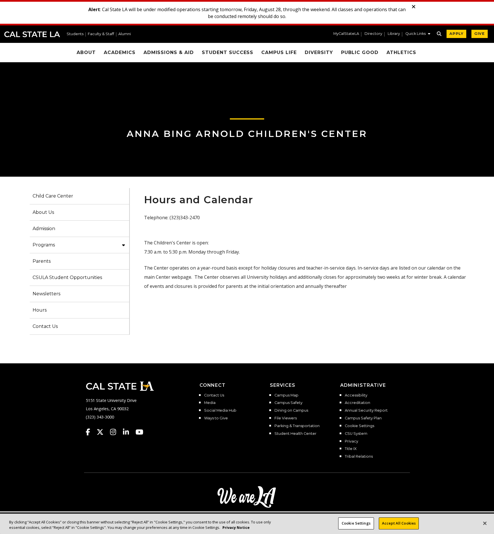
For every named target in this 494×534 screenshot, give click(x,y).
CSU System (356, 434)
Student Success (227, 52)
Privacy (351, 441)
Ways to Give (216, 418)
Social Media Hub (220, 411)
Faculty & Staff (101, 34)
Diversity (319, 52)
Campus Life (279, 52)
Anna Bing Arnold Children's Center (247, 133)
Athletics (401, 52)
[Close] (485, 523)
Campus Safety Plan (363, 418)
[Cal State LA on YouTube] (139, 432)
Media (210, 403)
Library (394, 34)
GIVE (479, 33)
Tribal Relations (359, 457)
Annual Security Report (366, 411)
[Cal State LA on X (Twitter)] (103, 432)
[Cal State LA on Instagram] (115, 432)
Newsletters (46, 293)
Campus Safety (288, 403)
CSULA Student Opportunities (67, 277)
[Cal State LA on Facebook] (90, 432)
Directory (373, 34)
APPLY (456, 33)
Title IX (350, 449)
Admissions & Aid (169, 52)
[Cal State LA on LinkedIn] (128, 432)
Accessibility (356, 395)
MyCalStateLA (346, 34)
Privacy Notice (236, 527)
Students (75, 34)
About (86, 52)
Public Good (360, 52)
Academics (120, 52)
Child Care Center (53, 196)
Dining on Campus (291, 411)
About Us (43, 212)
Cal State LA (32, 34)
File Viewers (285, 418)
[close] (414, 7)
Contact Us (45, 326)
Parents (42, 261)
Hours (40, 310)
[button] (417, 34)
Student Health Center (295, 434)
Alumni (124, 34)
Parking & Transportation (297, 426)
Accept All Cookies (399, 523)
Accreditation (357, 403)
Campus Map (286, 395)
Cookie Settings (359, 426)
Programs (44, 245)
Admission (44, 228)
